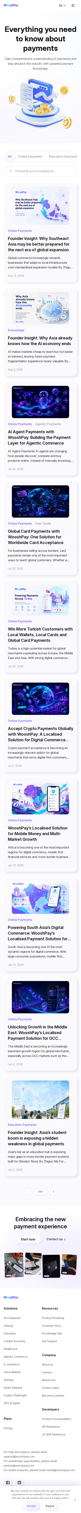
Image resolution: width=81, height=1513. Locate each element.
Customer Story (51, 1325)
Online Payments (30, 156)
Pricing (8, 1428)
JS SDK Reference (53, 1434)
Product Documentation (56, 1419)
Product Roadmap (53, 1318)
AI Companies (12, 1318)
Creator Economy (14, 1341)
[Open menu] (73, 5)
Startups (9, 1379)
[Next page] (53, 1191)
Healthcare (10, 1348)
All (9, 156)
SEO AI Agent (12, 1403)
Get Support (49, 1341)
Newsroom (48, 1380)
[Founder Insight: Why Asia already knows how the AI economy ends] (40, 332)
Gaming (8, 1325)
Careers (47, 1372)
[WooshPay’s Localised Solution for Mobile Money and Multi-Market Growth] (40, 825)
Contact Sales (50, 1387)
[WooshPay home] (11, 5)
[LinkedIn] (19, 1482)
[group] (40, 156)
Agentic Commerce (16, 1356)
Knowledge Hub (52, 1333)
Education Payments (63, 156)
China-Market (12, 1372)
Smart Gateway (13, 1387)
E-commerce (12, 1364)
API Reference (51, 1426)
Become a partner (53, 1395)
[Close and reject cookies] (75, 1499)
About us (47, 1364)
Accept (31, 1506)
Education (10, 1333)
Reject (50, 1506)
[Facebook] (8, 1482)
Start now (28, 1239)
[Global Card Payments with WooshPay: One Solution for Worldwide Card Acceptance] (40, 528)
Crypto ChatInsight (15, 1395)
